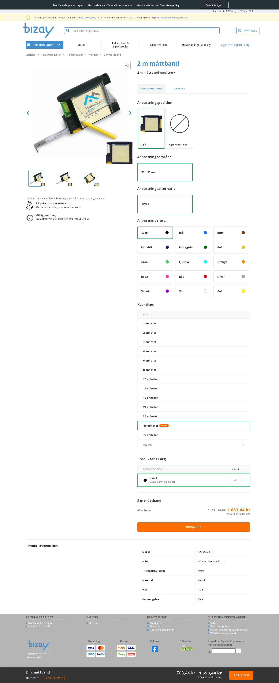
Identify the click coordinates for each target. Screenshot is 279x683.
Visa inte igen (214, 5)
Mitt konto (155, 626)
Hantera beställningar (162, 629)
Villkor (214, 623)
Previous (28, 112)
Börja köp (193, 527)
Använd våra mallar (39, 626)
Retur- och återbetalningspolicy (229, 629)
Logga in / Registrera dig (234, 45)
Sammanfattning (55, 678)
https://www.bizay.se (88, 17)
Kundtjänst (218, 11)
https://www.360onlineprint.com (171, 17)
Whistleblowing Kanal (223, 633)
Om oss (93, 623)
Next (130, 112)
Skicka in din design (39, 623)
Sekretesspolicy (219, 626)
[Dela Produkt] (127, 65)
